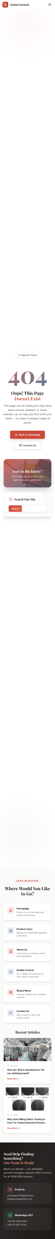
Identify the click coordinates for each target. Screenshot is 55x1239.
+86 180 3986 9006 (17, 1221)
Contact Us (29, 445)
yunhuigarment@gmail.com (20, 1195)
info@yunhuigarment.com (19, 1199)
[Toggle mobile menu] (50, 5)
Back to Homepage (29, 434)
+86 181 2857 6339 (16, 1224)
